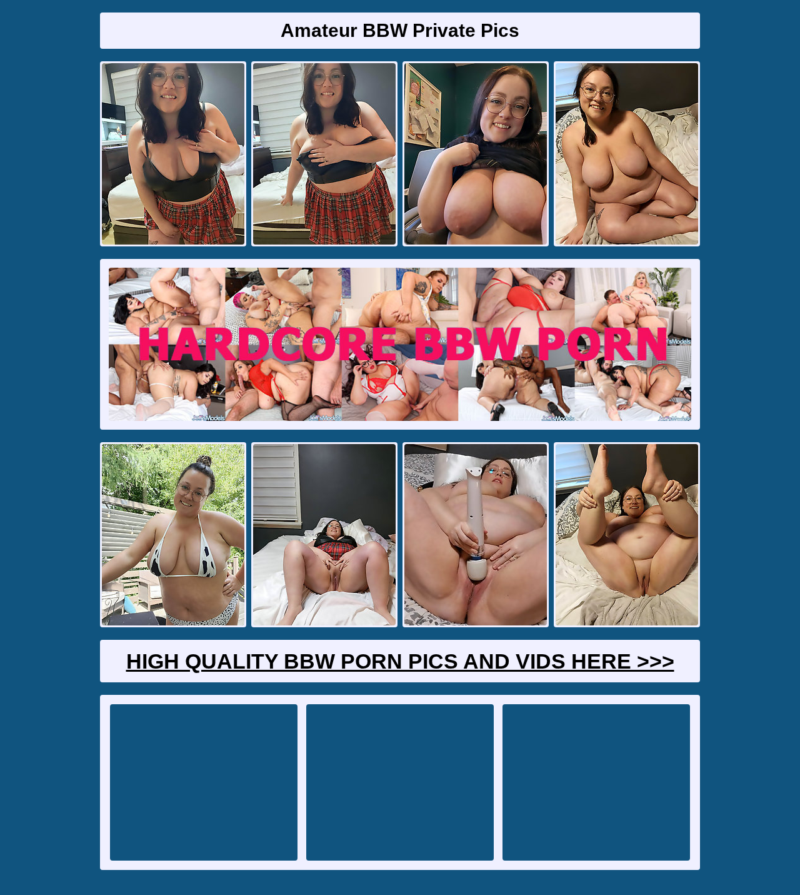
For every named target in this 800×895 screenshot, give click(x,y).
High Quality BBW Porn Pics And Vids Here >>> (400, 661)
